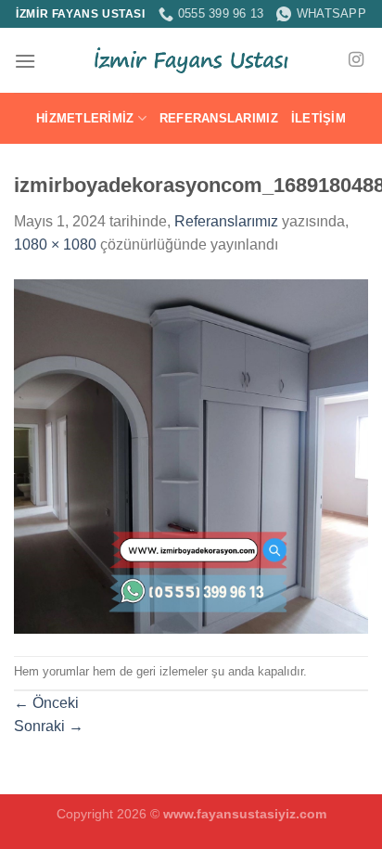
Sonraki (48, 726)
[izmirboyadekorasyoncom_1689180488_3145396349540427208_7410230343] (191, 455)
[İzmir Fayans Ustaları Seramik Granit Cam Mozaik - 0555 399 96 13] (191, 60)
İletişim (318, 118)
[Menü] (25, 61)
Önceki (46, 703)
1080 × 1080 (55, 244)
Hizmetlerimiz (85, 118)
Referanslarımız (218, 118)
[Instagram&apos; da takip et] (356, 60)
